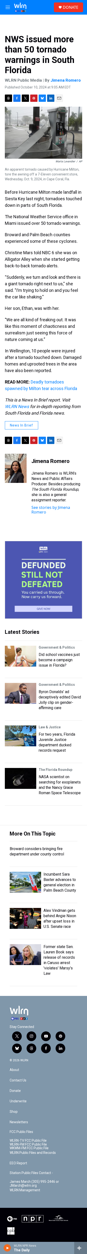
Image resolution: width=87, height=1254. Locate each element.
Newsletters (19, 1122)
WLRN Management (25, 1190)
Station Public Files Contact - (31, 1173)
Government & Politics (57, 647)
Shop (14, 1112)
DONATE (70, 7)
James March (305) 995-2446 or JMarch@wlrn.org (34, 1183)
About (14, 1070)
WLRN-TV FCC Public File (28, 1140)
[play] (7, 1247)
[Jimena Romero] (16, 468)
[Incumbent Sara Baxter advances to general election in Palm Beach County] (25, 882)
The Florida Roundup (55, 770)
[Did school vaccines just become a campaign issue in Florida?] (20, 656)
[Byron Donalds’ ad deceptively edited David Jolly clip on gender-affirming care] (20, 693)
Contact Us (18, 1080)
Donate (15, 1091)
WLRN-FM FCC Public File (28, 1144)
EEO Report (18, 1163)
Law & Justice (50, 727)
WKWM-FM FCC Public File (29, 1148)
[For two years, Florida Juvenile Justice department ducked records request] (20, 735)
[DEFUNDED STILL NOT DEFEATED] (43, 579)
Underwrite (18, 1101)
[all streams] (80, 1248)
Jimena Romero (66, 80)
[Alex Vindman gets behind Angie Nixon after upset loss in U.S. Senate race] (25, 918)
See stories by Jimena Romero (50, 509)
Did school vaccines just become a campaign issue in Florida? (59, 660)
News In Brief (21, 425)
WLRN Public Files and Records (33, 1153)
